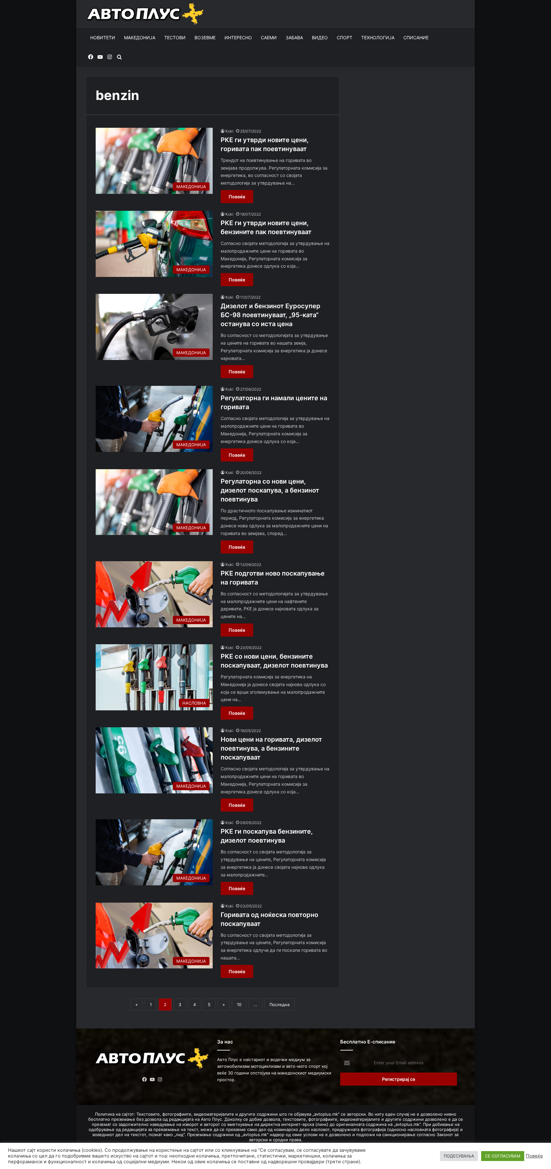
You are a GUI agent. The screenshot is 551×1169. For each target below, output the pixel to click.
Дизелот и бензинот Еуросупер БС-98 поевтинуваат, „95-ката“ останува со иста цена (270, 315)
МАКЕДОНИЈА (139, 37)
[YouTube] (152, 1079)
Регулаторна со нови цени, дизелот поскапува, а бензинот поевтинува (270, 490)
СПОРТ (344, 37)
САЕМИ (269, 37)
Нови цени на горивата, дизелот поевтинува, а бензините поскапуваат (271, 748)
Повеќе (237, 196)
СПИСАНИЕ (416, 37)
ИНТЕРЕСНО (238, 37)
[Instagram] (160, 1079)
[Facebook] (145, 1079)
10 (239, 1004)
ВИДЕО (320, 37)
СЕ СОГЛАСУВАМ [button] (502, 1155)
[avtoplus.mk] (146, 14)
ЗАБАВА (294, 37)
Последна (279, 1004)
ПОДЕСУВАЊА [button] (459, 1155)
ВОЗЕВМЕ (205, 37)
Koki (229, 131)
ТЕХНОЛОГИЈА (377, 37)
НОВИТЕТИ (102, 37)
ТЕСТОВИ (175, 37)
